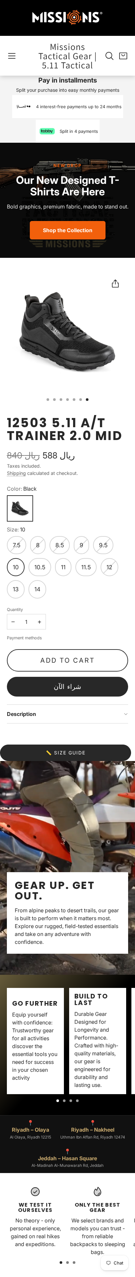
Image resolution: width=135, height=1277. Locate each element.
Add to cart (67, 660)
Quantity (15, 609)
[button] (12, 56)
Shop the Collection (67, 230)
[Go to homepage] (67, 18)
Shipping (16, 473)
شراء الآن (67, 687)
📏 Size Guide (66, 752)
